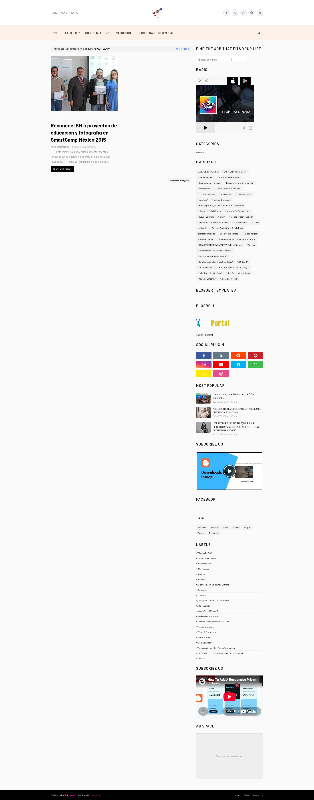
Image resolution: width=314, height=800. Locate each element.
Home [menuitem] (54, 33)
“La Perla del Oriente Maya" (210, 273)
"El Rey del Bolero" (244, 194)
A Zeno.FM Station (205, 134)
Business (202, 527)
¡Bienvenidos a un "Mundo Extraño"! (229, 584)
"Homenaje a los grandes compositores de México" (221, 205)
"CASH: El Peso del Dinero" (235, 171)
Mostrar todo (182, 48)
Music (225, 527)
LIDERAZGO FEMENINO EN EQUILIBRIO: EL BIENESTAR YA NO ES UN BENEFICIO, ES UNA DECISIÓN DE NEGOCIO (236, 427)
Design (230, 152)
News (64, 12)
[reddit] (238, 355)
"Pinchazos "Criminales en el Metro (213, 222)
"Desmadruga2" (205, 188)
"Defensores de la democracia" (239, 183)
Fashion (214, 527)
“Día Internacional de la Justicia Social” (215, 261)
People (247, 527)
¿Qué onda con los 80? (229, 616)
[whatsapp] (255, 364)
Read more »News (62, 169)
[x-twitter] (235, 12)
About (246, 795)
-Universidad (229, 569)
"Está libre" (203, 200)
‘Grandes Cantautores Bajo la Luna (227, 228)
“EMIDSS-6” (242, 261)
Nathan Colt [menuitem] (125, 33)
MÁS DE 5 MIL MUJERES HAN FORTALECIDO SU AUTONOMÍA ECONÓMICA (237, 410)
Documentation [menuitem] (96, 33)
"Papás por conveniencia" (241, 216)
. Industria (202, 228)
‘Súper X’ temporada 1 (229, 233)
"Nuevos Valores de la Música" (211, 216)
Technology (214, 533)
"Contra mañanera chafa (228, 177)
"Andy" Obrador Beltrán (208, 171)
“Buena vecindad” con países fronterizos (237, 239)
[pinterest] (251, 12)
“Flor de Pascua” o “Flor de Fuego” (233, 267)
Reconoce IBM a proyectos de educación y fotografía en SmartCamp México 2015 (84, 132)
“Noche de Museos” (228, 278)
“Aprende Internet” (206, 239)
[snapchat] (204, 373)
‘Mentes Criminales (206, 233)
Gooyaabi (95, 795)
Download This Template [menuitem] (157, 33)
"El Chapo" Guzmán (206, 194)
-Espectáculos (240, 222)
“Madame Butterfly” (207, 278)
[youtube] (221, 364)
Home (54, 12)
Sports (201, 533)
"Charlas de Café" (205, 177)
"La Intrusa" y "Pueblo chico (238, 211)
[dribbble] (221, 373)
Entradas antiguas (179, 180)
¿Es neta (229, 595)
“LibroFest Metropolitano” (238, 273)
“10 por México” (251, 233)
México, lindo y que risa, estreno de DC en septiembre (234, 396)
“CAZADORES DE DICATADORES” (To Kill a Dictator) (220, 245)
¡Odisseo (229, 590)
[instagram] (243, 12)
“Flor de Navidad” (206, 267)
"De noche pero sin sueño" (209, 183)
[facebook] (226, 12)
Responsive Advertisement (229, 756)
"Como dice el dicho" (229, 558)
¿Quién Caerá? (229, 605)
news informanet (60, 146)
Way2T (73, 795)
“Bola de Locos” (229, 642)
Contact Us (258, 795)
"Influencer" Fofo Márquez (209, 211)
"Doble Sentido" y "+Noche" (228, 188)
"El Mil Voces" (225, 194)
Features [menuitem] (70, 33)
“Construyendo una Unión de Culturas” (215, 250)
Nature (236, 527)
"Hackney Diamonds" (221, 200)
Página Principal (204, 334)
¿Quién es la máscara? (229, 611)
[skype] (260, 12)
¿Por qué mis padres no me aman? (229, 600)
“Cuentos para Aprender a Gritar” (212, 256)
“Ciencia (251, 245)
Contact (75, 12)
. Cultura (255, 222)
